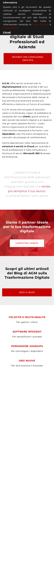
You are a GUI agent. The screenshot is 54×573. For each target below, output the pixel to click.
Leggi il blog (27, 292)
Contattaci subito (27, 243)
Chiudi (7, 32)
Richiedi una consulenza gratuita (28, 58)
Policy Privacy (40, 24)
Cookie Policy (10, 28)
